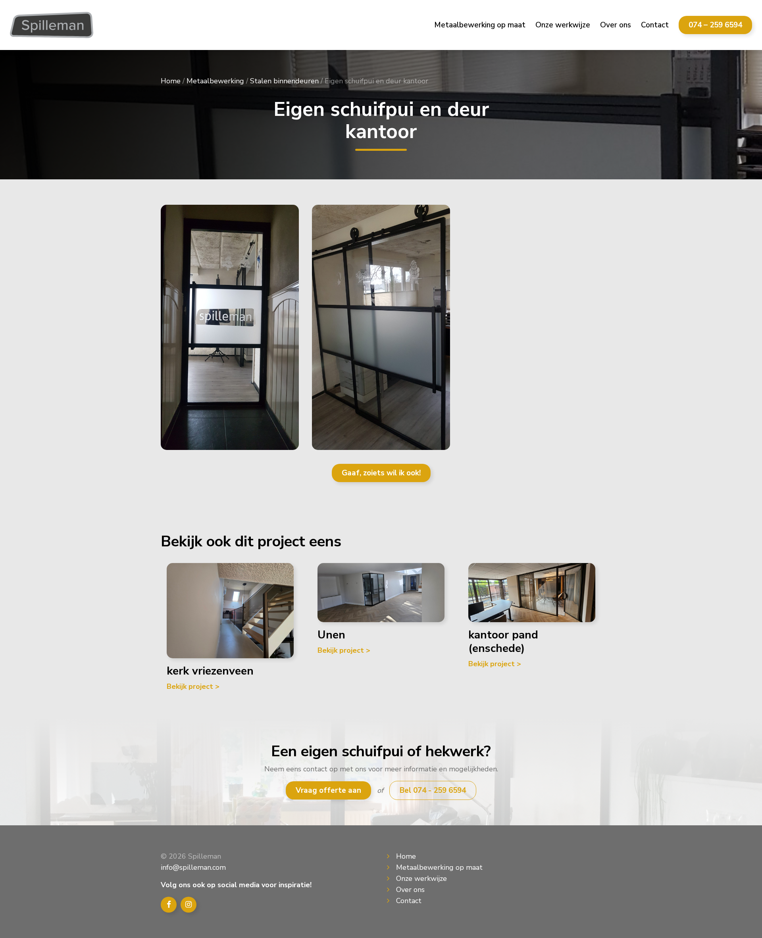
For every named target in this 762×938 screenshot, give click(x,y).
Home (171, 81)
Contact (655, 25)
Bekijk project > (193, 686)
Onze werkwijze (562, 25)
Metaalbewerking (215, 81)
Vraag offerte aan (328, 790)
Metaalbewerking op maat (479, 25)
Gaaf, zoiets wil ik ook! (381, 473)
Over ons (615, 25)
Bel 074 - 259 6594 (433, 790)
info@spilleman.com (193, 867)
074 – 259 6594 (715, 25)
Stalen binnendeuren (284, 81)
